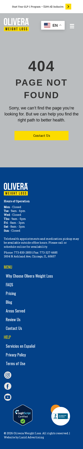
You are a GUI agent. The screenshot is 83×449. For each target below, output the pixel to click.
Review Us (13, 319)
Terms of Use (15, 363)
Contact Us (14, 328)
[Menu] (72, 26)
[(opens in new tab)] (60, 414)
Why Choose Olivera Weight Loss (29, 276)
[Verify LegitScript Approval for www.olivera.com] (23, 415)
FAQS (9, 284)
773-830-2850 (23, 252)
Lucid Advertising (31, 437)
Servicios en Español (20, 346)
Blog (9, 302)
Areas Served (15, 311)
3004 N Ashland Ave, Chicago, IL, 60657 (30, 256)
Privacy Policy (16, 355)
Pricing (11, 293)
